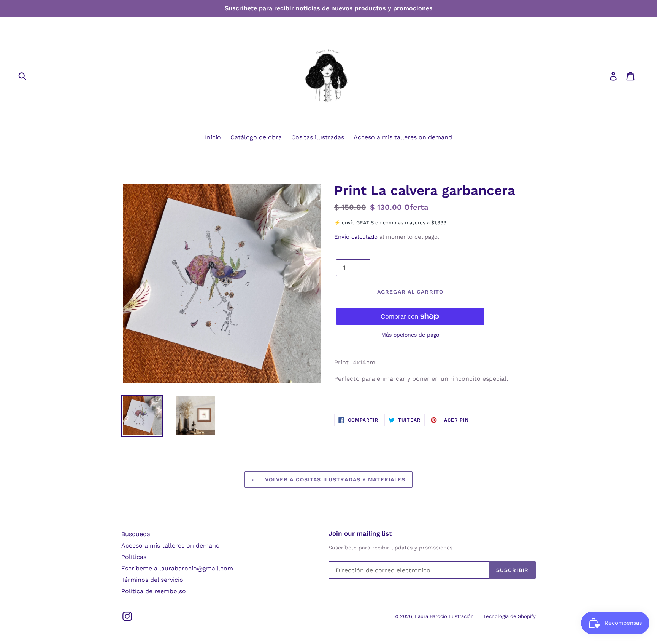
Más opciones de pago (410, 335)
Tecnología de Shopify (509, 616)
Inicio (213, 137)
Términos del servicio (152, 579)
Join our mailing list (360, 533)
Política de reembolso (153, 591)
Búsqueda (135, 534)
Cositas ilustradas (317, 137)
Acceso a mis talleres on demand (403, 137)
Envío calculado (356, 236)
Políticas (133, 557)
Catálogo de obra (256, 137)
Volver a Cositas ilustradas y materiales (334, 479)
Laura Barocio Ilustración (444, 616)
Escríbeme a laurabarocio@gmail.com (177, 568)
